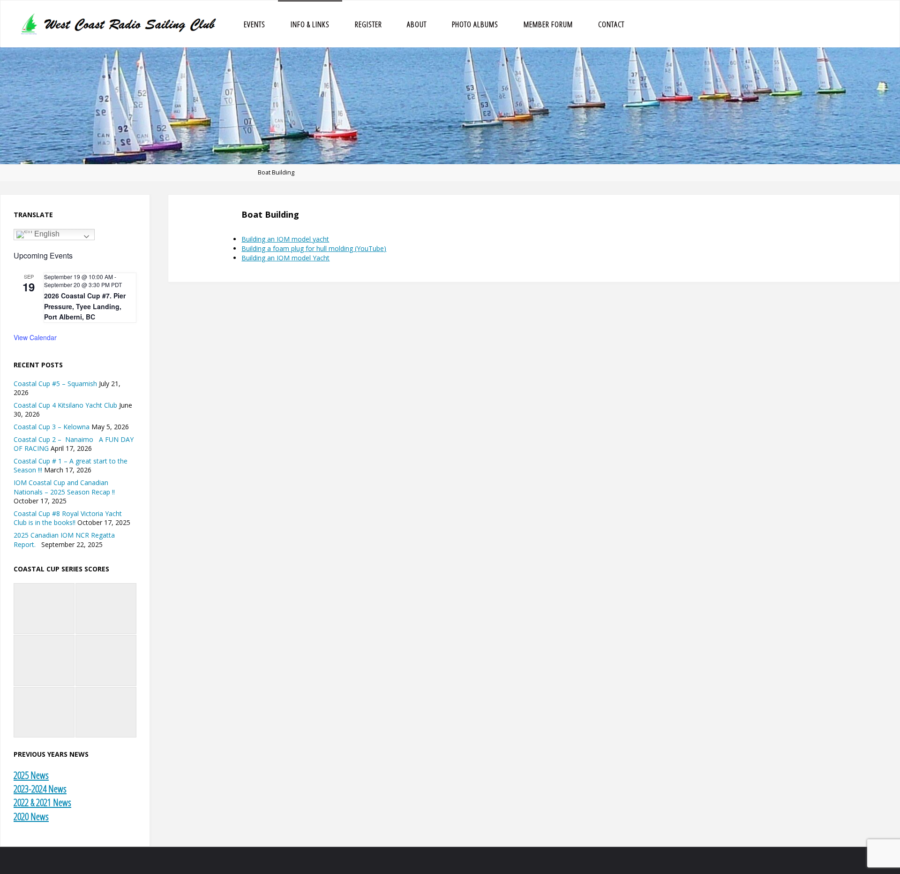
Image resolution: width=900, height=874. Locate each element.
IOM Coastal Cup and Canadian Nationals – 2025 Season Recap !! (64, 487)
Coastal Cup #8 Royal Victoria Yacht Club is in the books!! (68, 518)
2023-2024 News (40, 788)
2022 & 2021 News (42, 802)
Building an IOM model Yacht (285, 257)
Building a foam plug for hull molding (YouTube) (313, 248)
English (46, 234)
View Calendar (35, 337)
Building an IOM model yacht (285, 239)
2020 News (31, 816)
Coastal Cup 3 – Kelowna (52, 426)
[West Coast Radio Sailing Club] (119, 23)
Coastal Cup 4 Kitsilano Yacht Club (65, 405)
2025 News (31, 775)
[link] (646, 23)
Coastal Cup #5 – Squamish (55, 383)
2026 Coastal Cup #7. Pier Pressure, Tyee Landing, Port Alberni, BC (85, 306)
